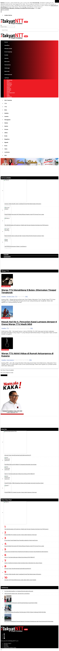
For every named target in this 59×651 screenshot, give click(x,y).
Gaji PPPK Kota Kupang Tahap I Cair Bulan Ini (15, 246)
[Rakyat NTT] (14, 21)
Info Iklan (6, 646)
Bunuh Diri (5, 349)
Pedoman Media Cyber (10, 647)
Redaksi (6, 644)
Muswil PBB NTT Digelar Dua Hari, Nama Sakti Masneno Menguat (20, 492)
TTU (16, 296)
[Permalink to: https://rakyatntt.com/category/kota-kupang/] (11, 178)
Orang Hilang (6, 286)
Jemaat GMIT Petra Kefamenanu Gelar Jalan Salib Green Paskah (20, 579)
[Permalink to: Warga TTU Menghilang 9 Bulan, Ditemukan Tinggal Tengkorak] (7, 279)
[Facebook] (4, 634)
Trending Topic (11, 296)
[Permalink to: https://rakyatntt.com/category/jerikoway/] (8, 587)
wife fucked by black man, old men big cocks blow (17, 593)
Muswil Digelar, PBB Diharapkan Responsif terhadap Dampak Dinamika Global (23, 483)
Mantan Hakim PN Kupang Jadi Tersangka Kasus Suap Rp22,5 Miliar (20, 602)
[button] (57, 1)
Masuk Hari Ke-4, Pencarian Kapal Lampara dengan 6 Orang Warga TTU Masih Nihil (29, 323)
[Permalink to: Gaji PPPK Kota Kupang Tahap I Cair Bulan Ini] (7, 242)
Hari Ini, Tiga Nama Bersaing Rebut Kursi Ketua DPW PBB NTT (19, 473)
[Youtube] (4, 638)
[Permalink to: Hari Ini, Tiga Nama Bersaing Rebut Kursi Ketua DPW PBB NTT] (7, 469)
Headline (3, 296)
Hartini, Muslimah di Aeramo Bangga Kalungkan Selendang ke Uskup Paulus (23, 562)
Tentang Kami (7, 643)
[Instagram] (4, 637)
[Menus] (1, 11)
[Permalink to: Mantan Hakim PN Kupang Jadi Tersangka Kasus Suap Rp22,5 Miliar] (7, 598)
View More (4, 375)
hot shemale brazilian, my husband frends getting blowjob (18, 591)
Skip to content (5, 9)
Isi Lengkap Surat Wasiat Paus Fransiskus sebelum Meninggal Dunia (21, 540)
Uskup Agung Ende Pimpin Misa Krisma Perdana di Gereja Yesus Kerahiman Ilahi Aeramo (26, 551)
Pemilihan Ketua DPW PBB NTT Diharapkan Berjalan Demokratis (20, 464)
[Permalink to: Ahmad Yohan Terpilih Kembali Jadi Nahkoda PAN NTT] (15, 442)
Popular (6, 254)
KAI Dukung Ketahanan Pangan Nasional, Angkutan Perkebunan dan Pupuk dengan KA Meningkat (28, 621)
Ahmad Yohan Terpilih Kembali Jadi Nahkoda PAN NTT (17, 455)
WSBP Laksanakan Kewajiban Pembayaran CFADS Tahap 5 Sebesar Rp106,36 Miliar (25, 612)
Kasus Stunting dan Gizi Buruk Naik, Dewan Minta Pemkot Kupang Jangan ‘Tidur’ (24, 235)
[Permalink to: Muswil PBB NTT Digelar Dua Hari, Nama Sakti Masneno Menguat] (7, 488)
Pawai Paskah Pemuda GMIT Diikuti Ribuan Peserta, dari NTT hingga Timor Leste (24, 214)
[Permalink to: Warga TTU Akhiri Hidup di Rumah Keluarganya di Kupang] (7, 343)
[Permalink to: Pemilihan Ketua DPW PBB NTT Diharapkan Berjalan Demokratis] (7, 460)
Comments (7, 256)
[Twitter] (4, 635)
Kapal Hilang (5, 318)
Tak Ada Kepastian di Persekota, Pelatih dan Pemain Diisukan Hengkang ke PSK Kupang (26, 225)
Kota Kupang (10, 360)
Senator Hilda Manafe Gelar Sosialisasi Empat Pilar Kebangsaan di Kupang (22, 203)
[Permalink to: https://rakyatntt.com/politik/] (7, 429)
